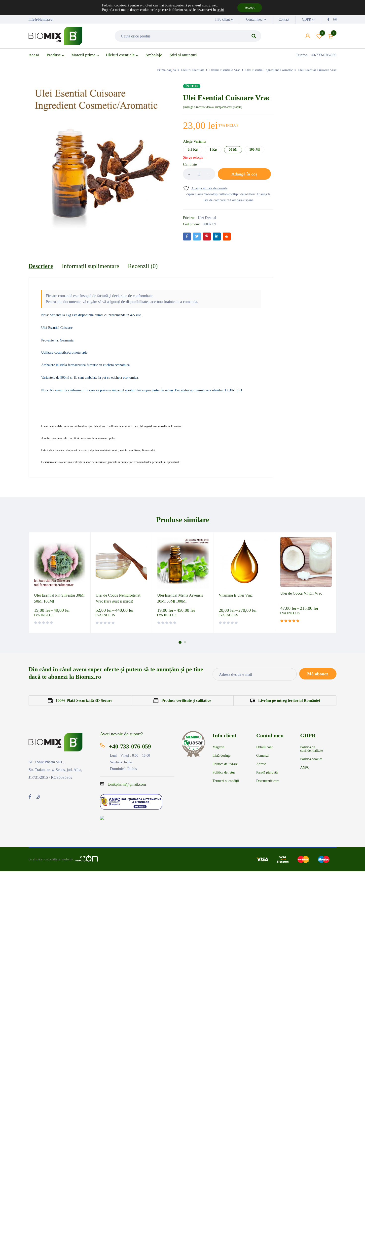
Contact (284, 19)
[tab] (41, 266)
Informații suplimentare (90, 266)
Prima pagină (166, 70)
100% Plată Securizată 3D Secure (84, 700)
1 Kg (213, 149)
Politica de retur (224, 772)
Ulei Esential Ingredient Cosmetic (269, 70)
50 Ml (233, 149)
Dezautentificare (267, 781)
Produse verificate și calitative (186, 700)
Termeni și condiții (226, 781)
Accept (250, 7)
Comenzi (262, 755)
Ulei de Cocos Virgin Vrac (301, 593)
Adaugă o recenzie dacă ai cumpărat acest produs (212, 107)
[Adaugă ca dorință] (205, 188)
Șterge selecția (193, 157)
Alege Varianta (194, 141)
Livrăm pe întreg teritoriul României (289, 700)
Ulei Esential (207, 218)
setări (220, 10)
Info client (222, 19)
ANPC (304, 767)
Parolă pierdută (267, 772)
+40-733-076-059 (130, 746)
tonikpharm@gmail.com (127, 784)
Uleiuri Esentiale (192, 70)
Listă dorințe (221, 755)
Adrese (261, 764)
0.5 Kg (193, 149)
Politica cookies (311, 759)
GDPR (306, 19)
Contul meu (254, 19)
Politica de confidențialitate (311, 748)
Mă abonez (317, 673)
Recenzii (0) (143, 266)
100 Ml (254, 149)
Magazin (218, 747)
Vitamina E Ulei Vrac (236, 595)
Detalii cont (264, 747)
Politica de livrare (225, 764)
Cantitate (190, 164)
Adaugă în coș (244, 173)
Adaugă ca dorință (322, 33)
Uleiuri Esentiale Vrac (224, 70)
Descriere (41, 266)
